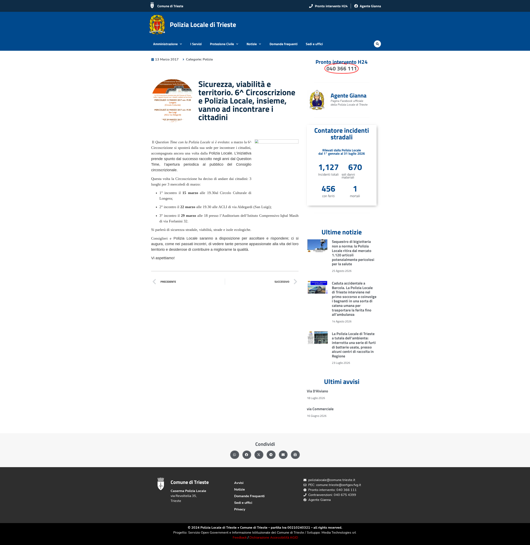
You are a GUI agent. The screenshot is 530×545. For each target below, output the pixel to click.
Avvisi (238, 483)
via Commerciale (320, 409)
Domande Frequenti (249, 496)
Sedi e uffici (314, 43)
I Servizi (196, 43)
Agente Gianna (348, 95)
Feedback (240, 537)
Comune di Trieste (170, 6)
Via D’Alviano (317, 391)
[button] (377, 43)
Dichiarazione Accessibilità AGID (273, 537)
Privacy (239, 509)
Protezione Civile (222, 43)
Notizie (252, 43)
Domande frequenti (284, 43)
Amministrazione (165, 43)
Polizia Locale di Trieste (203, 24)
